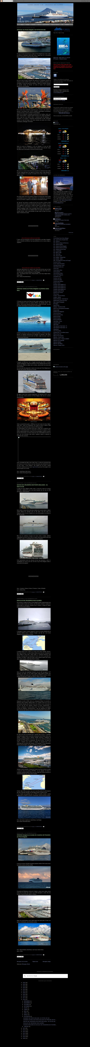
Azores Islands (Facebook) (58, 263)
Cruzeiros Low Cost (57, 278)
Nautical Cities (56, 305)
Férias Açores (56, 294)
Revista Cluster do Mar (58, 314)
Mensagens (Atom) (26, 964)
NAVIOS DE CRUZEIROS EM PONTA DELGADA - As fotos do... (39, 1021)
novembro (27, 1002)
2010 (24, 1036)
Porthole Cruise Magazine (58, 311)
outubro (26, 1004)
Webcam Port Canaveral (58, 335)
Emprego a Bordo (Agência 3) (59, 287)
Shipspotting (55, 329)
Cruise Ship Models (59, 223)
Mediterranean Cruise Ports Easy (60, 300)
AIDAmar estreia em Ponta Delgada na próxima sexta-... (40, 1019)
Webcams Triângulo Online (58, 345)
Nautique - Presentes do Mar (59, 306)
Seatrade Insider (56, 322)
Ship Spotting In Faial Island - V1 (60, 326)
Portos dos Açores (57, 313)
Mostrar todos (71, 232)
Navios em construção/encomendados (61, 308)
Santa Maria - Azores (57, 321)
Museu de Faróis (58, 209)
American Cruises (57, 262)
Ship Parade (55, 324)
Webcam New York (57, 334)
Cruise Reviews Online (58, 273)
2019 (24, 994)
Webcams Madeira (57, 342)
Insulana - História (57, 297)
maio (25, 1011)
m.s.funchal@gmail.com (58, 202)
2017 (24, 997)
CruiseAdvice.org (56, 276)
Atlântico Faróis (58, 208)
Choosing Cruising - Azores (58, 265)
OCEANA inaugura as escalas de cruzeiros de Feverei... (40, 1024)
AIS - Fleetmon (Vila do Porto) (59, 249)
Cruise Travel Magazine (58, 274)
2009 (24, 1038)
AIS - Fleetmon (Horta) (58, 244)
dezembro (27, 1001)
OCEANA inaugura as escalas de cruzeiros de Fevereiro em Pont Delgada (33, 835)
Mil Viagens (55, 303)
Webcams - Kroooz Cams (58, 337)
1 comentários (38, 280)
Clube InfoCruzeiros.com (58, 266)
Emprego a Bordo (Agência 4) (59, 289)
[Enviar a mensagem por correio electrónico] (43, 280)
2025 (24, 984)
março (26, 1014)
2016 (24, 999)
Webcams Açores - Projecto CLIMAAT (61, 338)
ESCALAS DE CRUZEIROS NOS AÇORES (29, 600)
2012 (24, 1033)
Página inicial (35, 961)
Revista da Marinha (57, 319)
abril (25, 1012)
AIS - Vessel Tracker (57, 255)
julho (26, 1007)
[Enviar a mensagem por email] (17, 282)
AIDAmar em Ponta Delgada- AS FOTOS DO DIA (31, 29)
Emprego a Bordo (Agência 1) (59, 284)
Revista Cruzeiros (57, 318)
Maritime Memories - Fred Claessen (60, 298)
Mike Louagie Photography (58, 302)
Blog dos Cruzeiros (59, 212)
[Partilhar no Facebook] (21, 282)
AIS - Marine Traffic (57, 252)
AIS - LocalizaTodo (57, 250)
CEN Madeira (58, 219)
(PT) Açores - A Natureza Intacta (60, 58)
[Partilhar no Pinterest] (23, 282)
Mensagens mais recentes (22, 961)
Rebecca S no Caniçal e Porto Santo (62, 220)
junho (26, 1009)
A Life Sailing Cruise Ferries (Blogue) (60, 238)
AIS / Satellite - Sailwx (58, 258)
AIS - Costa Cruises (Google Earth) (60, 239)
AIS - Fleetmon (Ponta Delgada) (59, 246)
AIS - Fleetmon (56, 241)
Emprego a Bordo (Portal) (58, 290)
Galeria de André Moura (60, 228)
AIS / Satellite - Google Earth (59, 257)
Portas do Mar (56, 310)
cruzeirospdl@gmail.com (58, 92)
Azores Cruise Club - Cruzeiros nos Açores (45, 4)
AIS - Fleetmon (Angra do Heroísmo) (60, 242)
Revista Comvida (56, 316)
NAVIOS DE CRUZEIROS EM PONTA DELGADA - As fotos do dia (32, 485)
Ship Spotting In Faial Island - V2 (60, 327)
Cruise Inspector (56, 271)
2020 (24, 992)
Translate (63, 100)
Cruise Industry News (57, 270)
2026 (24, 982)
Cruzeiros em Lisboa (57, 279)
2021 (24, 991)
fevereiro (27, 1016)
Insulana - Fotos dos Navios (59, 295)
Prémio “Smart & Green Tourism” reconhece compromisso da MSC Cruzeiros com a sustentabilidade (63, 215)
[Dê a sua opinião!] (19, 282)
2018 (24, 996)
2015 (24, 1028)
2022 (24, 989)
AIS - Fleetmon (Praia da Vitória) (60, 247)
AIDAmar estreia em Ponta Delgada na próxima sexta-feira (33, 289)
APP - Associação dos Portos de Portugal (62, 260)
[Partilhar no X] (20, 282)
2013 (24, 1031)
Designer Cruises (56, 282)
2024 (24, 986)
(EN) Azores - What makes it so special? (61, 57)
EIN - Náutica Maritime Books (65, 200)
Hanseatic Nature (58, 229)
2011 (24, 1034)
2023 (24, 987)
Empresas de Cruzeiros (58, 292)
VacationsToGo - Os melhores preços (61, 332)
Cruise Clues (56, 268)
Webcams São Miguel (57, 343)
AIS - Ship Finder (56, 254)
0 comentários (38, 476)
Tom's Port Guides (57, 330)
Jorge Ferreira (35, 466)
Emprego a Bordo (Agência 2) (59, 286)
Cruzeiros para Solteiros (58, 281)
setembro (27, 1006)
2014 (24, 1029)
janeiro (26, 1026)
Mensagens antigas (47, 961)
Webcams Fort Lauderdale (58, 340)
